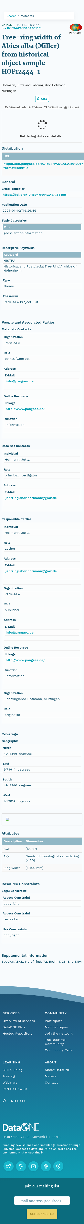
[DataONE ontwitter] (8, 1166)
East (6, 763)
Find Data (17, 1101)
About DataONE (57, 1070)
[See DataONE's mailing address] (58, 1166)
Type (6, 280)
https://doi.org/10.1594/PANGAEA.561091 (35, 195)
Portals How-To (15, 1089)
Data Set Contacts (16, 446)
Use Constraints (15, 929)
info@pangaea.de (19, 381)
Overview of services (19, 1021)
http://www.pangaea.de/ (25, 409)
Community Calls (58, 1050)
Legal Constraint (14, 891)
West (6, 795)
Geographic (10, 741)
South (7, 779)
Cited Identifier (13, 189)
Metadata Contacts (16, 329)
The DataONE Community (55, 1042)
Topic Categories (14, 220)
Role (7, 353)
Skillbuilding (12, 1070)
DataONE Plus (14, 1027)
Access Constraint (16, 897)
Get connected (42, 1213)
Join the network (59, 1033)
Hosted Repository (17, 1033)
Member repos (56, 1027)
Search (12, 15)
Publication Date (14, 205)
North (7, 748)
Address (10, 369)
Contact (51, 1082)
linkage (10, 403)
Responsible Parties (16, 519)
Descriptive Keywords (18, 248)
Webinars (10, 1082)
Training (9, 1076)
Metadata (27, 15)
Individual (11, 453)
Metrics (50, 1076)
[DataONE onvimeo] (21, 1166)
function (11, 419)
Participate (53, 1021)
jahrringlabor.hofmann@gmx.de (31, 498)
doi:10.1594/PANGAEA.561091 (22, 28)
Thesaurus (10, 296)
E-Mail (10, 375)
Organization (13, 337)
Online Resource (16, 396)
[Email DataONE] (33, 1166)
